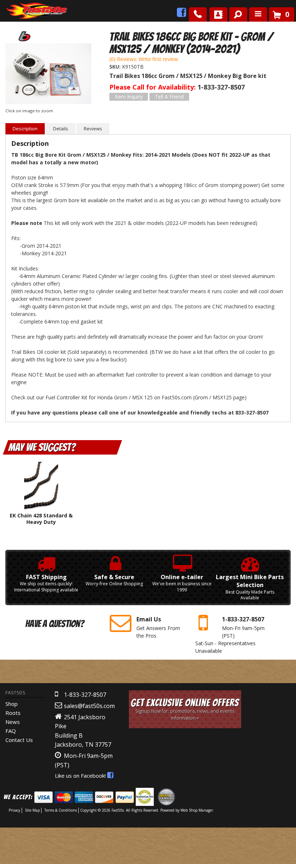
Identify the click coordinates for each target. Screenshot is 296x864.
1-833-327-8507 (85, 695)
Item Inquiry (129, 96)
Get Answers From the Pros (158, 627)
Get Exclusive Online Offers (185, 709)
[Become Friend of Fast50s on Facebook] (181, 14)
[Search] (235, 13)
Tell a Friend (169, 96)
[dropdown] (258, 14)
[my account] (218, 14)
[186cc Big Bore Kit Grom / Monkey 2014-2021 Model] (48, 74)
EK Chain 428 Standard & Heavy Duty (41, 518)
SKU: (115, 66)
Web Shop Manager (196, 810)
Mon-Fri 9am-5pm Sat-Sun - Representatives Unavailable (230, 634)
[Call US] (198, 14)
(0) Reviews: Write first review (143, 59)
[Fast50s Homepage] (23, 11)
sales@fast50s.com (89, 706)
